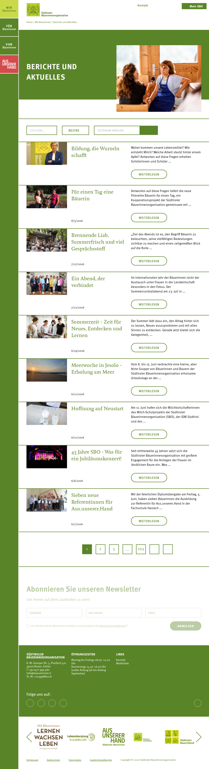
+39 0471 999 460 (38, 669)
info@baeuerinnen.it (38, 673)
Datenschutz (53, 760)
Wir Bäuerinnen (43, 22)
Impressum (32, 760)
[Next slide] (196, 737)
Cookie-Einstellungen (101, 760)
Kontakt (120, 660)
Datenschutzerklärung (112, 622)
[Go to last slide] (31, 737)
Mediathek (122, 663)
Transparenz (75, 760)
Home (29, 22)
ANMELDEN (185, 622)
